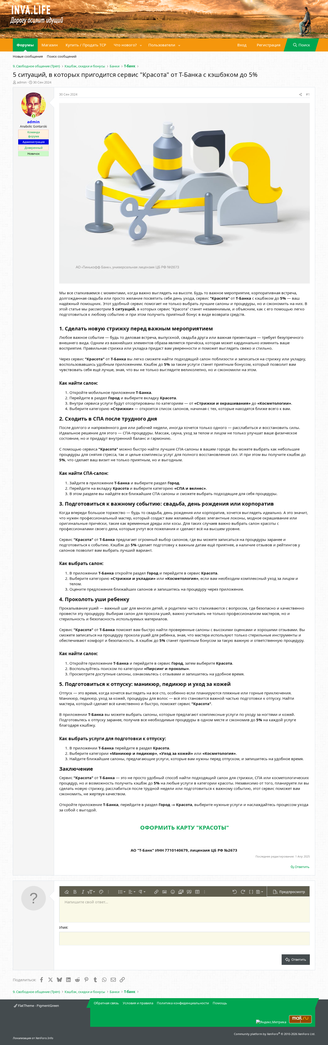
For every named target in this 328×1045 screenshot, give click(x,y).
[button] (141, 44)
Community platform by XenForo (274, 1034)
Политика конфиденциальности (183, 1003)
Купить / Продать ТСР (86, 44)
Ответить (302, 866)
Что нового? (125, 44)
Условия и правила (138, 1003)
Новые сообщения (28, 56)
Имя (63, 927)
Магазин (50, 44)
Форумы (25, 44)
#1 (308, 94)
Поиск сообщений (61, 56)
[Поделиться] (300, 95)
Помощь (220, 1003)
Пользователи (161, 44)
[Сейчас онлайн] (33, 116)
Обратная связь (106, 1003)
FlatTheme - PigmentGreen (38, 1005)
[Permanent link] (215, 328)
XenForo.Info (44, 1038)
